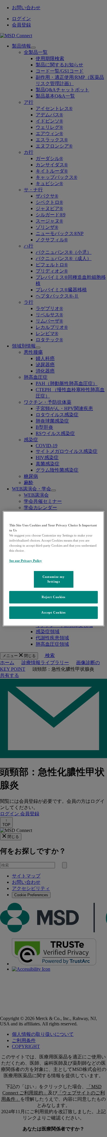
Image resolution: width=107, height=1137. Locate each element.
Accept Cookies (53, 612)
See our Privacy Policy (25, 560)
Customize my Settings (54, 579)
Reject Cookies (53, 597)
